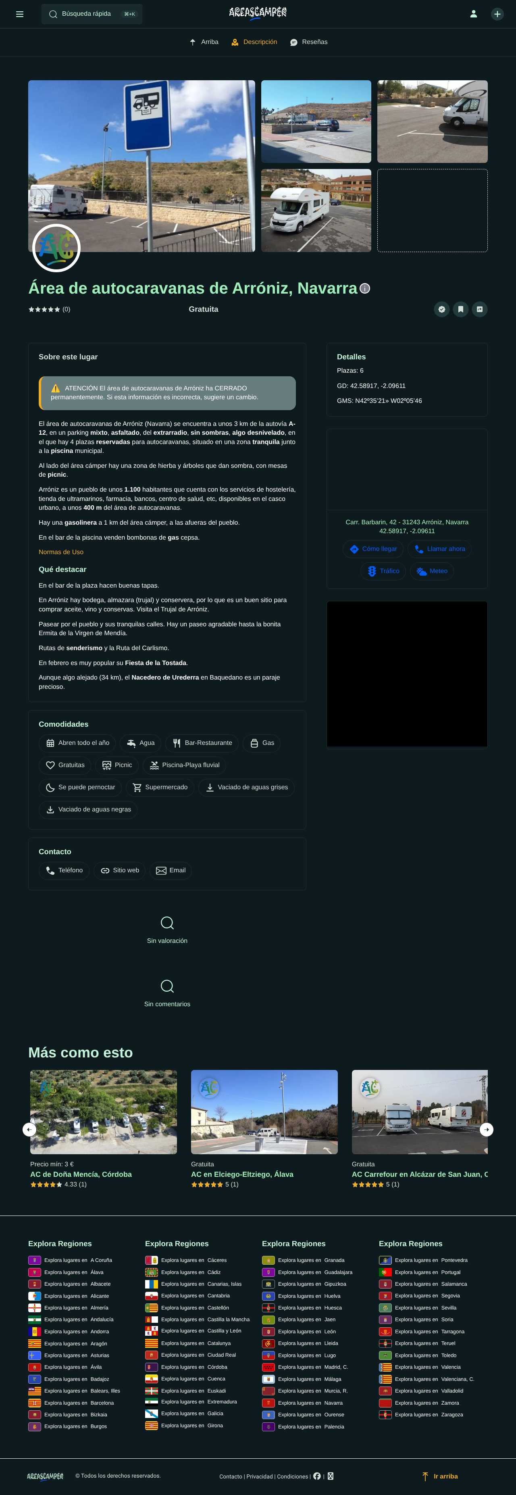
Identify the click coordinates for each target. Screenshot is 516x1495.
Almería (76, 1308)
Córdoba (194, 1367)
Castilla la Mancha (205, 1319)
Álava (74, 1272)
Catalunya (196, 1343)
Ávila (73, 1367)
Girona (192, 1425)
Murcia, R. (313, 1391)
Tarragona (429, 1331)
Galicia (192, 1413)
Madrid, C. (313, 1367)
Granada (311, 1260)
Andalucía (79, 1319)
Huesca (310, 1308)
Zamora (427, 1403)
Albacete (77, 1284)
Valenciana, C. (434, 1379)
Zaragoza (429, 1415)
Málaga (309, 1379)
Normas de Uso (61, 552)
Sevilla (425, 1308)
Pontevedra (431, 1260)
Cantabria (195, 1296)
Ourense (311, 1415)
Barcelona (79, 1403)
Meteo (438, 571)
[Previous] (29, 1129)
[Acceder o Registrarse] (473, 14)
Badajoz (76, 1379)
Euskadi (193, 1391)
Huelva (309, 1296)
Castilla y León (201, 1331)
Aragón (75, 1344)
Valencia (428, 1367)
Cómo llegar (379, 549)
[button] (442, 309)
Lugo (307, 1355)
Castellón (195, 1308)
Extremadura (199, 1402)
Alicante (76, 1296)
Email (177, 870)
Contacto (230, 1477)
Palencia (311, 1427)
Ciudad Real (198, 1355)
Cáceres (194, 1260)
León (307, 1331)
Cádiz (191, 1272)
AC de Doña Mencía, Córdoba (81, 1174)
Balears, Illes (82, 1391)
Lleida (308, 1343)
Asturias (76, 1355)
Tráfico (389, 571)
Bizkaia (75, 1415)
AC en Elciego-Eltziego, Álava (242, 1174)
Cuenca (193, 1379)
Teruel (425, 1343)
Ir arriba (446, 1476)
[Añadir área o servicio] (497, 14)
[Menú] (19, 14)
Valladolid (429, 1391)
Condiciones (292, 1477)
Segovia (427, 1296)
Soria (424, 1319)
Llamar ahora (446, 549)
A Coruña (78, 1260)
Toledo (425, 1355)
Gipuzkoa (312, 1284)
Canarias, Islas (201, 1284)
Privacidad (259, 1477)
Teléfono (70, 870)
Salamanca (431, 1284)
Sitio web (126, 870)
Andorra (76, 1331)
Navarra (310, 1403)
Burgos (75, 1426)
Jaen (306, 1319)
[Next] (486, 1129)
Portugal (427, 1272)
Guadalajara (315, 1272)
